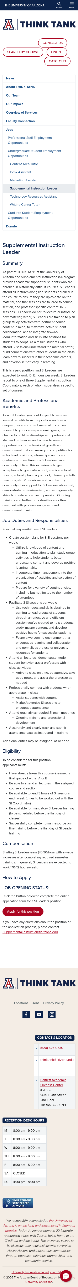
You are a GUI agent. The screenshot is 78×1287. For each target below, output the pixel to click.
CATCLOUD (57, 61)
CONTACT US (53, 43)
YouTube (39, 1014)
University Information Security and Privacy (39, 1272)
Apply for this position (23, 911)
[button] (66, 1276)
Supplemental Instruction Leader (33, 188)
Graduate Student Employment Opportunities (30, 215)
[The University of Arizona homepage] (24, 5)
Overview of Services (22, 112)
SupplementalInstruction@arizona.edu (30, 932)
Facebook (26, 1014)
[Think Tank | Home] (39, 24)
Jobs (9, 130)
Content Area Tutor (24, 164)
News (10, 78)
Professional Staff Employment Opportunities (30, 140)
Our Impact (14, 104)
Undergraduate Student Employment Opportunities (34, 153)
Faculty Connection (20, 121)
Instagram (52, 1014)
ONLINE (57, 52)
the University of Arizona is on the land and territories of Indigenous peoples (39, 1226)
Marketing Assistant (24, 180)
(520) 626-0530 (51, 1048)
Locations (21, 1003)
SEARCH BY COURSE (23, 52)
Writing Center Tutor (25, 205)
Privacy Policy (53, 1003)
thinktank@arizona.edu (57, 1060)
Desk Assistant (20, 172)
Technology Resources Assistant (33, 196)
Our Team (13, 95)
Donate (11, 226)
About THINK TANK (20, 87)
